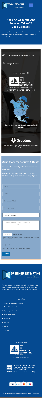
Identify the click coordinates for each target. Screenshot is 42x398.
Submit (6, 254)
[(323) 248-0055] (3, 63)
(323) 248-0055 (13, 64)
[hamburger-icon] (31, 5)
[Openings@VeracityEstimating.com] (3, 55)
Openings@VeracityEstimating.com (20, 55)
